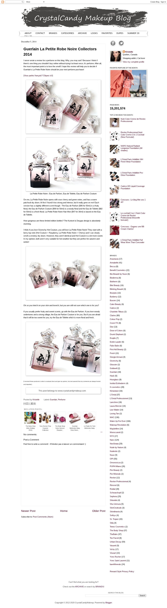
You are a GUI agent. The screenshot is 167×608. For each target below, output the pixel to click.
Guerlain (53, 400)
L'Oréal (113, 395)
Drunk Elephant (116, 334)
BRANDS (53, 33)
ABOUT (28, 33)
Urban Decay (115, 542)
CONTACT (40, 33)
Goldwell (113, 368)
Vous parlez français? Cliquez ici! (38, 75)
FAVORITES (107, 33)
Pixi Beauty (115, 470)
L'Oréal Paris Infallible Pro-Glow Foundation (132, 174)
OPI (111, 459)
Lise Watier (114, 410)
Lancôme (114, 402)
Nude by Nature (116, 447)
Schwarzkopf (115, 493)
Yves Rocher (115, 557)
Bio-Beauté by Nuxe (118, 274)
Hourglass (114, 380)
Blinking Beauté (116, 289)
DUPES (120, 33)
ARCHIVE (82, 33)
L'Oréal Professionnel (119, 398)
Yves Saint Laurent (118, 561)
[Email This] (24, 403)
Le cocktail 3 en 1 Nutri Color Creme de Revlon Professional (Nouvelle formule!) (133, 216)
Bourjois (113, 293)
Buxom (113, 300)
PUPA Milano (115, 466)
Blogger (108, 603)
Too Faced (114, 538)
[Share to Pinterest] (34, 403)
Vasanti (113, 546)
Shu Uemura (115, 504)
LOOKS (94, 33)
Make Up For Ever (118, 421)
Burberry (113, 297)
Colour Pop (114, 319)
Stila (112, 523)
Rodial (112, 489)
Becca (112, 266)
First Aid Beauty (116, 349)
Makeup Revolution (118, 425)
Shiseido (113, 500)
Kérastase (114, 391)
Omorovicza (115, 463)
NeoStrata (114, 444)
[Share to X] (29, 403)
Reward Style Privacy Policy (122, 571)
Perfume (61, 400)
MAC (112, 417)
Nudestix (113, 451)
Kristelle (129, 52)
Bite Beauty (115, 285)
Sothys (113, 515)
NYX (112, 436)
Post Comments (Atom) (43, 517)
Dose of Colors (116, 331)
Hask (112, 376)
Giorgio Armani (116, 357)
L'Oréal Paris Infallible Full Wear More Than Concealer (132, 241)
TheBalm (114, 534)
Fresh (112, 353)
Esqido (113, 338)
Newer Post (28, 510)
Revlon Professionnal (119, 481)
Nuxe (112, 455)
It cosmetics (115, 387)
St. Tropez (114, 519)
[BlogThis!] (27, 403)
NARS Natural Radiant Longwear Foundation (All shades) (131, 148)
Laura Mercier (116, 406)
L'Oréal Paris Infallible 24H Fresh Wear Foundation (132, 160)
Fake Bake (114, 346)
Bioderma (114, 278)
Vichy (112, 549)
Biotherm (114, 282)
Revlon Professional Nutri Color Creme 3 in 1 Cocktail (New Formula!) (132, 134)
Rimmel (113, 485)
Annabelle (114, 263)
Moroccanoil (115, 432)
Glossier (113, 365)
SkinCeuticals (116, 508)
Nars (112, 440)
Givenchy (114, 361)
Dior (111, 327)
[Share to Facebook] (32, 403)
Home (64, 510)
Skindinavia (115, 512)
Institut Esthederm (117, 383)
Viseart (113, 553)
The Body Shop (116, 530)
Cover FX (114, 323)
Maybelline (114, 429)
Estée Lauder (115, 342)
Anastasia (114, 259)
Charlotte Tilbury (117, 312)
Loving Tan (114, 414)
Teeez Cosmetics (117, 527)
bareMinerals (115, 564)
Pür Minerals (115, 474)
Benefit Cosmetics (118, 270)
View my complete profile (133, 62)
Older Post (98, 510)
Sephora (113, 496)
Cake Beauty (115, 304)
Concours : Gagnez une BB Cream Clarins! (132, 228)
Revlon (113, 478)
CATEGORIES (67, 33)
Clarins (113, 315)
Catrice (113, 308)
